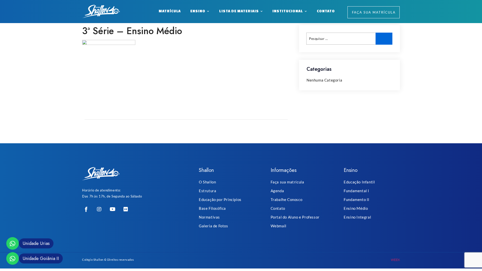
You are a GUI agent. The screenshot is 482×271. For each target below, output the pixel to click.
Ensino (197, 11)
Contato (326, 11)
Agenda (277, 190)
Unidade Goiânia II (41, 258)
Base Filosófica (212, 208)
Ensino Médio (356, 208)
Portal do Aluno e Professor (295, 217)
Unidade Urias (36, 243)
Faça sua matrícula (287, 182)
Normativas (209, 217)
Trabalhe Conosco (287, 199)
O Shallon (207, 182)
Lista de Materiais (239, 11)
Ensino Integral (357, 217)
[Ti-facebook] (86, 209)
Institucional (287, 11)
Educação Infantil (359, 182)
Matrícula (170, 11)
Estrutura (207, 190)
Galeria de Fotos (213, 226)
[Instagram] (99, 209)
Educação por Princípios (220, 199)
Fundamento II (357, 199)
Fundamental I (356, 190)
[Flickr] (126, 209)
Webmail (278, 226)
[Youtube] (112, 209)
